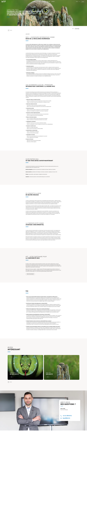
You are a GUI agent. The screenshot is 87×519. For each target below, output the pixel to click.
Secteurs (44, 1)
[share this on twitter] (77, 28)
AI (37, 1)
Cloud (40, 1)
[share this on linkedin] (78, 28)
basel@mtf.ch (66, 418)
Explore (48, 1)
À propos (53, 1)
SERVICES (34, 1)
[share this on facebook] (75, 28)
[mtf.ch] (3, 1)
